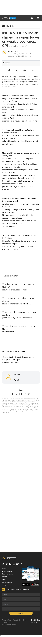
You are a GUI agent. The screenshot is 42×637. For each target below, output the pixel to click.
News (4, 579)
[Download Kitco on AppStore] (26, 584)
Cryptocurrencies (7, 574)
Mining (4, 585)
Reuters (14, 51)
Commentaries (7, 582)
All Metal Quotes (7, 571)
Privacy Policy (6, 622)
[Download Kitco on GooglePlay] (35, 584)
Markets (4, 577)
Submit (20, 613)
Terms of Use (6, 620)
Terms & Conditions (19, 620)
